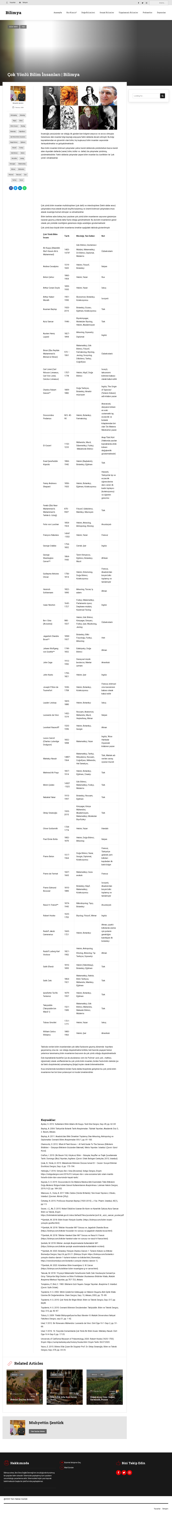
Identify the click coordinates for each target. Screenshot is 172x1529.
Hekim (22, 153)
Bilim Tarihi (13, 27)
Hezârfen (14, 158)
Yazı (23, 27)
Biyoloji (14, 1375)
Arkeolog (22, 115)
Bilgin (14, 120)
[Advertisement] (80, 181)
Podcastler (147, 12)
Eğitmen (23, 142)
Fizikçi (21, 148)
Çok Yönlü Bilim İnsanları (17, 137)
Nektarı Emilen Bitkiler (22, 1399)
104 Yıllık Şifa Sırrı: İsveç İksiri (63, 1398)
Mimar (13, 169)
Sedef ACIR (72, 1393)
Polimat (11, 174)
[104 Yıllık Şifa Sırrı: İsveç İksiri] (64, 1387)
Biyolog (23, 126)
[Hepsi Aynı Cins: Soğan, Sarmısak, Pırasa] (104, 1387)
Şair (25, 174)
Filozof (14, 148)
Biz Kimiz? (71, 12)
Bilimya (13, 12)
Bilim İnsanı (14, 126)
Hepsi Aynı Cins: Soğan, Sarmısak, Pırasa (102, 1398)
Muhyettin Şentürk (18, 103)
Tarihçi (14, 180)
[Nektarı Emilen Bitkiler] (24, 1387)
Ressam (18, 174)
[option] (80, 108)
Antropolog (14, 115)
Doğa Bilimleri (88, 12)
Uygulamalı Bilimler (128, 12)
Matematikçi (22, 164)
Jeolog (22, 158)
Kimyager (12, 164)
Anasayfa (58, 12)
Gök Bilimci (14, 153)
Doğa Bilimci (14, 142)
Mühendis (21, 169)
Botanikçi (13, 131)
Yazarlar (157, 1509)
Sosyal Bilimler (107, 12)
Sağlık (54, 1375)
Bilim (21, 120)
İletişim (165, 1509)
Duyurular (161, 12)
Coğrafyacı (22, 131)
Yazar (21, 180)
